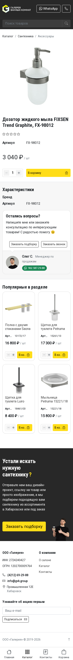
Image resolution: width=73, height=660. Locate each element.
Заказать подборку (24, 244)
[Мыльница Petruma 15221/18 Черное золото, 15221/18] (54, 380)
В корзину (34, 172)
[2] (7, 134)
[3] (11, 134)
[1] (3, 134)
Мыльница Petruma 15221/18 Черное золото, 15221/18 (54, 403)
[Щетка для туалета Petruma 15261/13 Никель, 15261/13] (54, 307)
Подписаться (13, 619)
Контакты (45, 571)
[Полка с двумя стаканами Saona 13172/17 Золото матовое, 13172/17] (18, 307)
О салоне (45, 560)
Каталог (44, 566)
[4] (14, 134)
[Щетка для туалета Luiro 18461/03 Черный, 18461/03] (18, 380)
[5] (18, 134)
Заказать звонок (54, 244)
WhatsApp (50, 9)
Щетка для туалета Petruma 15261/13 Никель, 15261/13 (54, 331)
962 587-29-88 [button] (36, 268)
